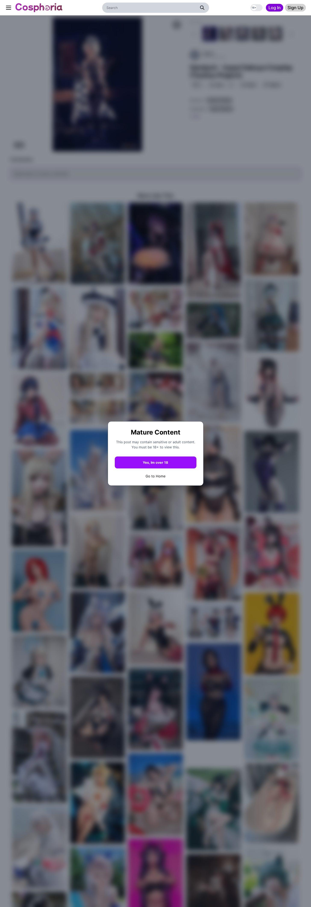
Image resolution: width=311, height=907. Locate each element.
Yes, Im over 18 (155, 462)
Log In (274, 7)
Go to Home (155, 476)
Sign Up (295, 7)
